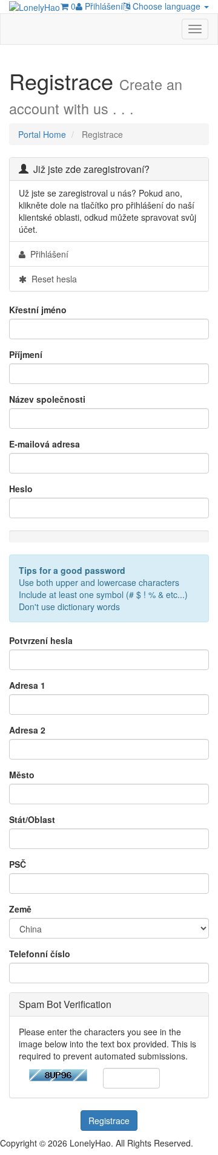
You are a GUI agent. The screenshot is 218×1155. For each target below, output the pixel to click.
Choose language (166, 6)
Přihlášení (102, 6)
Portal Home (42, 134)
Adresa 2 (27, 730)
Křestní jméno (38, 310)
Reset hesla (52, 279)
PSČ (17, 864)
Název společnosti (47, 399)
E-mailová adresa (44, 444)
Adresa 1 (27, 685)
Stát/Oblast (32, 819)
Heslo (21, 489)
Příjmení (25, 354)
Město (22, 775)
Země (20, 909)
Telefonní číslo (39, 954)
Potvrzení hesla (41, 640)
